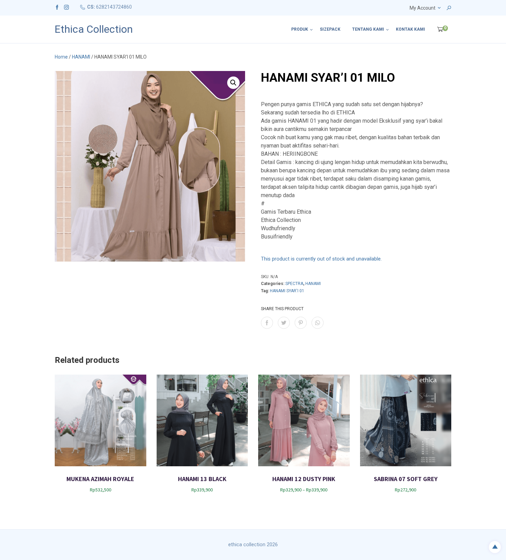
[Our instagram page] (66, 7)
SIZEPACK (330, 29)
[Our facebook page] (57, 7)
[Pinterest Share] (301, 323)
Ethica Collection (94, 29)
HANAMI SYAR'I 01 (287, 290)
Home (61, 57)
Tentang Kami (368, 29)
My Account (422, 8)
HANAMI (81, 57)
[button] (233, 83)
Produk (299, 29)
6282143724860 (114, 7)
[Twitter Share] (284, 323)
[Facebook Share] (267, 323)
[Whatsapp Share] (318, 323)
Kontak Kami (410, 29)
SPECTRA (294, 283)
